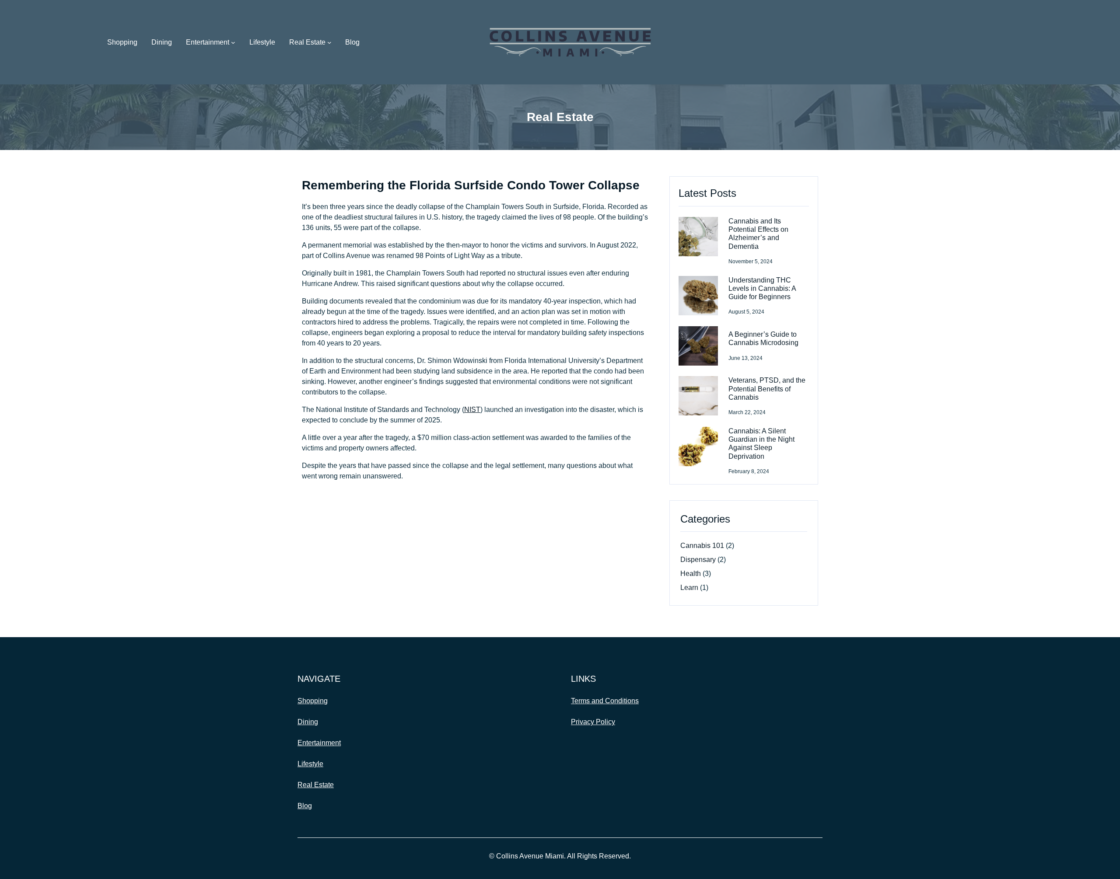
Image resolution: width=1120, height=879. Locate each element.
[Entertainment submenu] (233, 42)
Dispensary (698, 559)
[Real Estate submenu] (329, 42)
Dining (308, 722)
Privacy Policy (593, 722)
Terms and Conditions (605, 701)
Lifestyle (310, 763)
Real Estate (307, 42)
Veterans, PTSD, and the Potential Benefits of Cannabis (766, 389)
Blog (305, 805)
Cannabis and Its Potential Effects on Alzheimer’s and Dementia (758, 233)
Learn (689, 587)
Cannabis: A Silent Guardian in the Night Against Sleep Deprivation (761, 443)
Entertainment (207, 42)
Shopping (313, 701)
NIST (472, 409)
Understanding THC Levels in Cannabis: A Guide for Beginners (762, 288)
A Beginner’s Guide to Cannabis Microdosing (763, 338)
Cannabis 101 (702, 545)
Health (690, 573)
